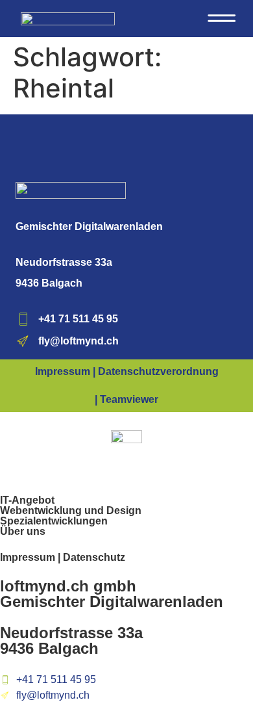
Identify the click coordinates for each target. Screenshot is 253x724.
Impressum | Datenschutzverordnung (127, 371)
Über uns (22, 531)
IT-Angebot (27, 500)
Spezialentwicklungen (54, 520)
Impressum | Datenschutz (62, 557)
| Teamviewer (126, 399)
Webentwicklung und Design (70, 510)
